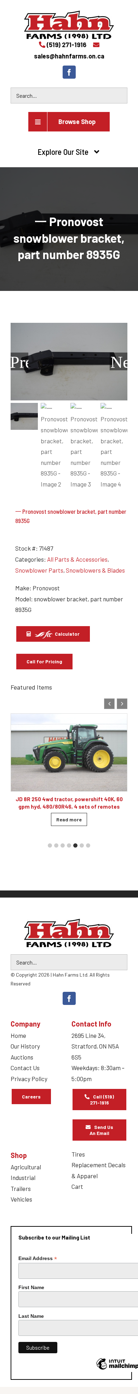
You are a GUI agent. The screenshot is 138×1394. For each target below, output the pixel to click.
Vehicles (21, 1199)
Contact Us (25, 1067)
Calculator (67, 634)
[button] (122, 703)
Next (118, 361)
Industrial (23, 1177)
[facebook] (69, 72)
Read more (69, 819)
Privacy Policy (29, 1078)
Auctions (22, 1057)
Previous (19, 361)
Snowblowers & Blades (95, 570)
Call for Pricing (44, 661)
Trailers (21, 1188)
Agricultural (26, 1166)
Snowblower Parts (39, 570)
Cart (77, 1186)
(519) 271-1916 (66, 45)
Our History (25, 1046)
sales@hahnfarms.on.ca (69, 56)
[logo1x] (69, 933)
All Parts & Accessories (77, 559)
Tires (78, 1154)
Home (18, 1035)
